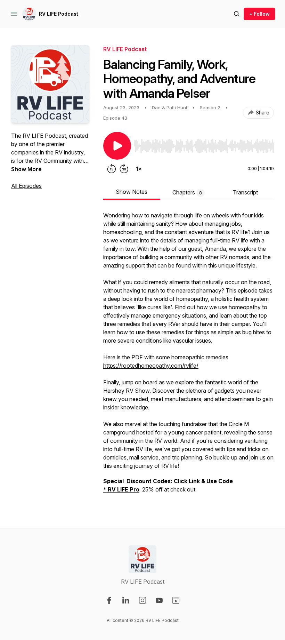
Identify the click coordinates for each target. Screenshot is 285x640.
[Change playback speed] (139, 169)
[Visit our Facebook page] (109, 600)
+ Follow (259, 14)
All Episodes (26, 185)
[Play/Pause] (117, 146)
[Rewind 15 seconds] (111, 169)
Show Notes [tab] (131, 191)
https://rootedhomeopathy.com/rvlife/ (150, 365)
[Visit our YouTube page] (159, 600)
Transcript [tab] (245, 192)
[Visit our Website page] (175, 600)
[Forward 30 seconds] (124, 169)
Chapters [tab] (187, 192)
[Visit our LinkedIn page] (125, 600)
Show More (26, 169)
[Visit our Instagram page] (142, 600)
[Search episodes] (236, 14)
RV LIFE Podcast (58, 14)
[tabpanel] (188, 356)
